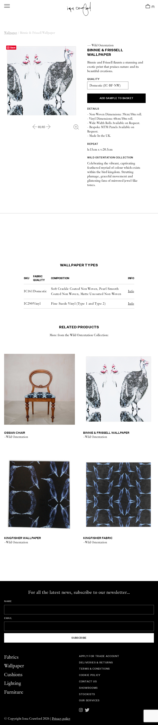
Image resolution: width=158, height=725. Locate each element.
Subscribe (79, 637)
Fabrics (11, 657)
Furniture (13, 692)
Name (8, 601)
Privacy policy (61, 718)
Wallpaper (10, 33)
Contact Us (88, 681)
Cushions (13, 674)
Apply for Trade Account (99, 656)
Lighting (12, 683)
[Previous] (34, 126)
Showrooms (88, 687)
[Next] (48, 126)
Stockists (87, 694)
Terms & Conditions (94, 668)
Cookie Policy (89, 675)
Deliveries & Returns (96, 662)
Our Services (89, 700)
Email (8, 618)
